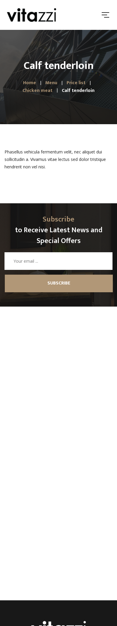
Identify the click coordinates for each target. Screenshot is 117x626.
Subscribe (58, 283)
